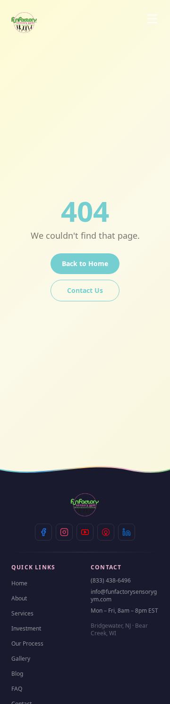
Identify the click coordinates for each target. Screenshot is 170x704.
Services (22, 613)
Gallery (20, 659)
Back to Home (85, 263)
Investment (26, 628)
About (19, 598)
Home (19, 583)
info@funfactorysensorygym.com (124, 595)
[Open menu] (152, 18)
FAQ (16, 689)
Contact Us (85, 290)
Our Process (27, 643)
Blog (17, 674)
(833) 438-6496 (111, 580)
